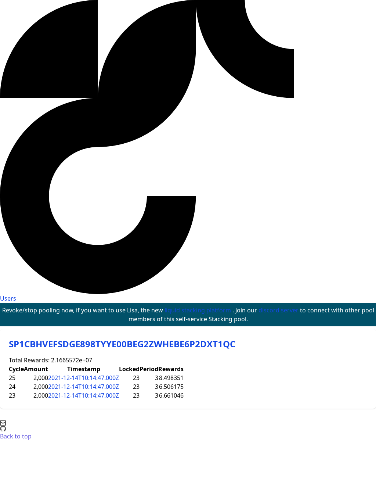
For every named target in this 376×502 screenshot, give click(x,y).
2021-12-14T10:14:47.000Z (83, 378)
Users (8, 298)
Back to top (16, 436)
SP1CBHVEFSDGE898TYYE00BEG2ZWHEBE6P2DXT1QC (122, 344)
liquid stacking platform (198, 310)
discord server (279, 310)
